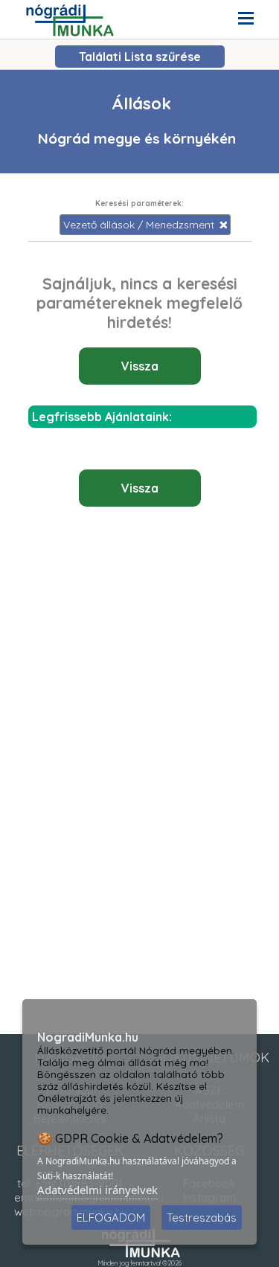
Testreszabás (202, 1217)
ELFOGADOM (111, 1217)
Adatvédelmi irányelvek (97, 1189)
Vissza (139, 366)
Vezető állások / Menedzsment (140, 224)
